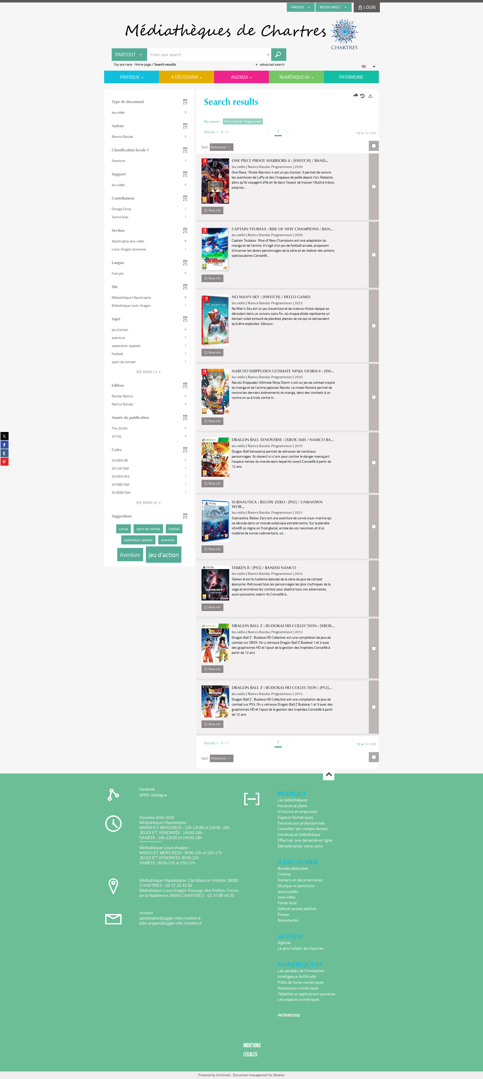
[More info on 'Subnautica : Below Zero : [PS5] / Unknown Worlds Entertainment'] (215, 521)
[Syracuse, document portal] (241, 34)
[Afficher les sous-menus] (308, 7)
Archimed (223, 1075)
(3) (147, 502)
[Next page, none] (288, 132)
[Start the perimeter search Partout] (278, 54)
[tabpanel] (241, 429)
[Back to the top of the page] (328, 774)
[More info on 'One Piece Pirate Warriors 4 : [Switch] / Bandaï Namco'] (215, 180)
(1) (147, 371)
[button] (149, 112)
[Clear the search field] (268, 54)
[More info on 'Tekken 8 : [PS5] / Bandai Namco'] (215, 583)
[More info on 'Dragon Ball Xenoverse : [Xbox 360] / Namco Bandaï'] (215, 457)
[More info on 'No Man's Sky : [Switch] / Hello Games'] (215, 320)
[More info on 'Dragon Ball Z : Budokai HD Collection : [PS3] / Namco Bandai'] (215, 701)
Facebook (147, 789)
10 (358, 133)
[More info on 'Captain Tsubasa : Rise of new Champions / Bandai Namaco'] (215, 249)
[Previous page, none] (268, 132)
